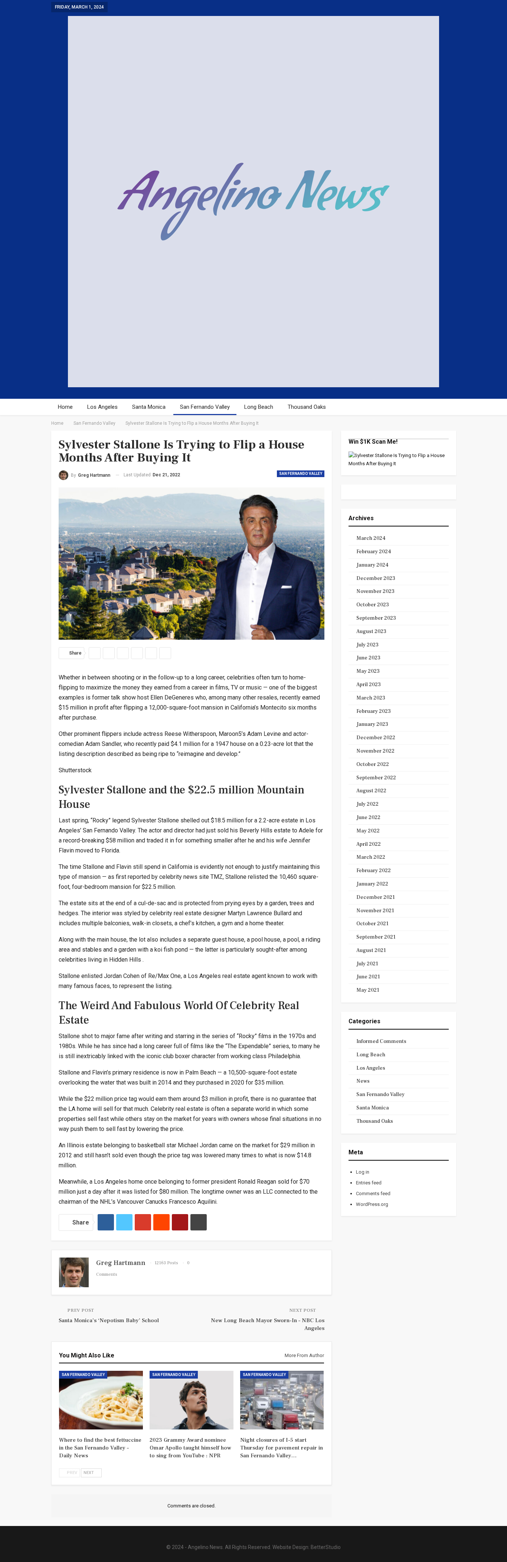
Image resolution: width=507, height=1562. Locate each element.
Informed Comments (381, 1041)
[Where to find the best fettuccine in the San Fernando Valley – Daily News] (101, 1400)
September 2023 (376, 618)
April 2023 (368, 684)
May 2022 (368, 831)
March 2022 (370, 857)
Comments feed (373, 1193)
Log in (362, 1172)
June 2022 (368, 817)
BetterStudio (326, 1547)
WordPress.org (372, 1204)
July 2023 (367, 645)
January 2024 (372, 565)
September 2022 (376, 778)
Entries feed (369, 1183)
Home (65, 407)
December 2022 (375, 737)
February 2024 (373, 551)
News (363, 1081)
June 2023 (368, 658)
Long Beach (258, 407)
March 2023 (370, 698)
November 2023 (375, 591)
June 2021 (368, 977)
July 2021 (367, 964)
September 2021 (376, 937)
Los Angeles (102, 407)
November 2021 (375, 910)
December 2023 (375, 578)
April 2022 (368, 844)
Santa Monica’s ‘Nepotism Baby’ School (109, 1320)
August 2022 (371, 790)
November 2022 (375, 751)
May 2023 (368, 671)
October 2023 (372, 604)
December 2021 (375, 897)
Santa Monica (149, 407)
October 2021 (372, 923)
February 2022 (373, 870)
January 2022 (372, 884)
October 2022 (372, 764)
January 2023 (372, 724)
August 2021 (371, 950)
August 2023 (371, 631)
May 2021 (367, 990)
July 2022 (367, 804)
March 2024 (371, 538)
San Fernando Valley (205, 407)
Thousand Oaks (307, 407)
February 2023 (373, 711)
